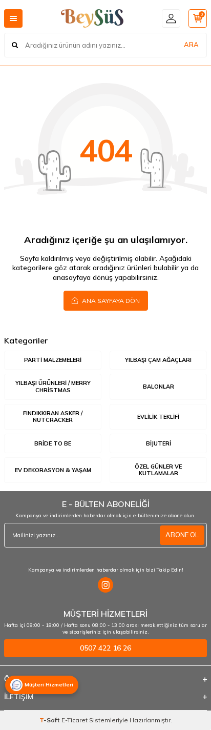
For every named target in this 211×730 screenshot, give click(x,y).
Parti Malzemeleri (52, 359)
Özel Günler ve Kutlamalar (158, 470)
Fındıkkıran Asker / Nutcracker (52, 416)
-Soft (50, 720)
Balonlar (158, 386)
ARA (191, 44)
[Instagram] (105, 585)
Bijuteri (158, 443)
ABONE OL (182, 535)
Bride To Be (52, 443)
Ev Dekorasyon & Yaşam (53, 470)
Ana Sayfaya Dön (110, 301)
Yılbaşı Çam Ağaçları (158, 359)
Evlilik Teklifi (158, 416)
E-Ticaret (74, 720)
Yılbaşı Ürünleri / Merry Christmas (53, 386)
